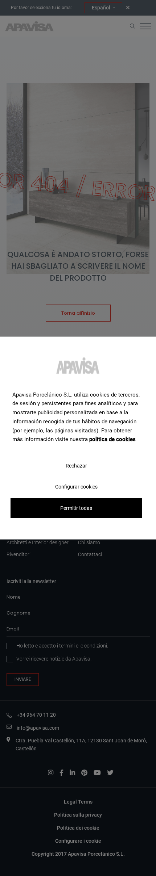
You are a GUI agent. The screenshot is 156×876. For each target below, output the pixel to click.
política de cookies (112, 439)
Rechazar (76, 466)
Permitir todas (76, 508)
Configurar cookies (76, 487)
